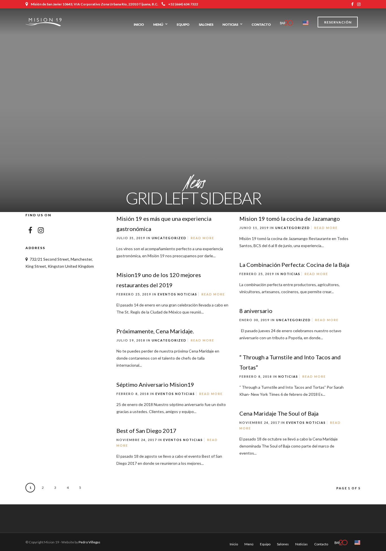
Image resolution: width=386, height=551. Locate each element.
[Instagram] (359, 4)
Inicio (139, 24)
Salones (206, 24)
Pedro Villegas (89, 542)
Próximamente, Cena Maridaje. (155, 331)
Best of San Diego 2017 (146, 430)
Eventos (167, 294)
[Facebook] (30, 230)
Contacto (261, 24)
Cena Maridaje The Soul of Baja (278, 413)
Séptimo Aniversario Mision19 (155, 384)
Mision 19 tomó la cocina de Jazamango (289, 218)
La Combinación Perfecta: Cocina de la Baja (294, 264)
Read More (202, 238)
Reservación (338, 22)
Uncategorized (169, 238)
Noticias (230, 24)
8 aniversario (255, 310)
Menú (158, 24)
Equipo (183, 24)
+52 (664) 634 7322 (183, 4)
